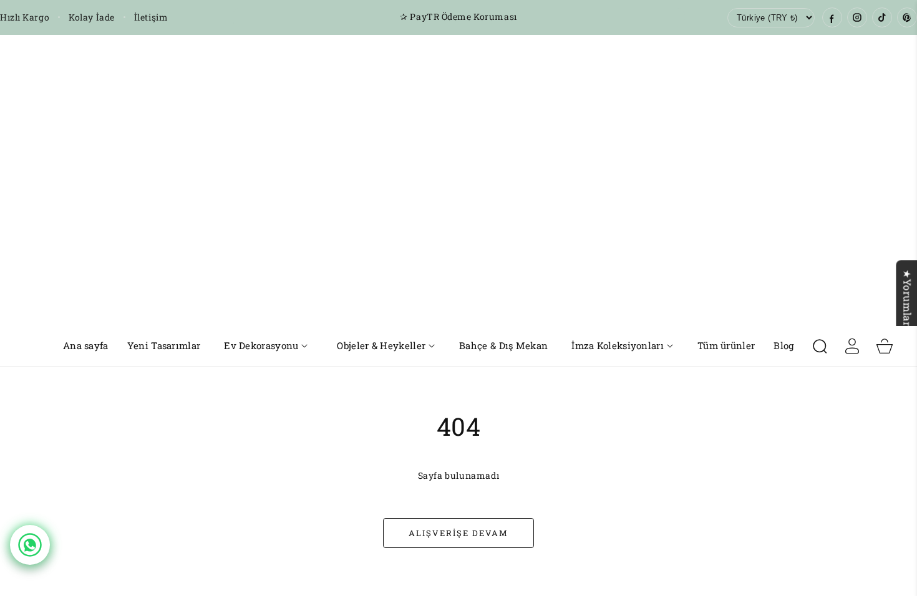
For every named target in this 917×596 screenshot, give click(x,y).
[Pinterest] (907, 17)
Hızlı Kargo (24, 17)
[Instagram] (857, 17)
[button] (266, 345)
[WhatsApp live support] (30, 545)
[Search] (820, 346)
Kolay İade (92, 17)
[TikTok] (882, 17)
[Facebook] (832, 17)
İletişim (151, 17)
